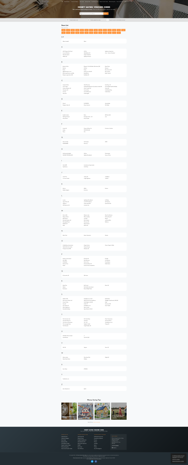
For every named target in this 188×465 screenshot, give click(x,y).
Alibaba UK (65, 56)
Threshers (86, 320)
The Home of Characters (67, 322)
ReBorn (64, 287)
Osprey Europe (87, 246)
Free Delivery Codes (95, 1)
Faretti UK (65, 128)
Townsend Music (108, 320)
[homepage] (62, 1)
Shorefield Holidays (66, 309)
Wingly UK (107, 357)
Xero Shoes (65, 368)
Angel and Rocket (87, 54)
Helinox (85, 153)
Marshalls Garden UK (67, 220)
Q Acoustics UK (66, 275)
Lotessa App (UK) (87, 203)
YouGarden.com (66, 378)
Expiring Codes (87, 1)
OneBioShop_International (68, 245)
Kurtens (106, 188)
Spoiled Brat (107, 298)
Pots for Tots (86, 262)
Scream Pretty (65, 302)
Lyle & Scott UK (108, 203)
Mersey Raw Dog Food (82, 443)
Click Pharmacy (87, 84)
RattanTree (65, 285)
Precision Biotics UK (88, 263)
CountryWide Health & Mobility (111, 86)
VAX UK (64, 347)
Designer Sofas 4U (66, 105)
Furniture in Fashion (109, 128)
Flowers (95, 441)
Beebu (64, 69)
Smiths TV (86, 303)
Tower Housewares (108, 318)
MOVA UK (86, 225)
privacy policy (91, 458)
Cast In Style (65, 86)
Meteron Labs (86, 215)
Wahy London (65, 357)
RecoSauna (65, 288)
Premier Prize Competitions (89, 265)
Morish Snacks (86, 223)
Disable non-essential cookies (178, 461)
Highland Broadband (88, 155)
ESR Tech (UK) (108, 115)
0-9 (63, 30)
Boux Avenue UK (108, 69)
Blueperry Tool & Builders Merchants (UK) (92, 66)
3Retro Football (66, 41)
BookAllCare (86, 73)
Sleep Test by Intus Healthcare (90, 300)
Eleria (85, 115)
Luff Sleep (107, 200)
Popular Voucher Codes (104, 1)
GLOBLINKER (65, 143)
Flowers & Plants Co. (88, 128)
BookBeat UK (86, 74)
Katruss (64, 188)
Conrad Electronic (87, 91)
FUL (84, 131)
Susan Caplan (107, 305)
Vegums (85, 347)
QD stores (86, 275)
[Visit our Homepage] (94, 7)
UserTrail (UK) (86, 337)
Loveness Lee (86, 205)
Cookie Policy (174, 457)
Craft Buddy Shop (108, 90)
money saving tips (96, 422)
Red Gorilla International (88, 287)
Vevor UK (107, 347)
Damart (64, 103)
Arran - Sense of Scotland (110, 53)
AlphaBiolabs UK (87, 53)
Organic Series (87, 245)
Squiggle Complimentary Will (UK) (111, 300)
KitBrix (85, 188)
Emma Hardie (86, 118)
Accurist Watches (66, 53)
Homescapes (107, 153)
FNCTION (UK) (87, 130)
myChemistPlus (108, 220)
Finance (95, 440)
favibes (64, 130)
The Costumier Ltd (66, 318)
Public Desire (107, 263)
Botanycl (106, 68)
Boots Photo (107, 66)
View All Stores (81, 448)
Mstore (106, 218)
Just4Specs (107, 176)
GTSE (106, 141)
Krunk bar (86, 190)
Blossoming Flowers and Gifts (68, 73)
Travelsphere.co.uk (108, 322)
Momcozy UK (86, 221)
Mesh (64, 225)
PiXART (79, 445)
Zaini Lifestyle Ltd (66, 388)
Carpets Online (66, 84)
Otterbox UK (86, 248)
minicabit (85, 218)
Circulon (64, 91)
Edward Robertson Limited (91, 457)
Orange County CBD (67, 248)
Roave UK (107, 285)
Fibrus (64, 131)
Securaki (64, 303)
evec (106, 116)
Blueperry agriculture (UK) (68, 74)
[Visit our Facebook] (96, 461)
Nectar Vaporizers (87, 235)
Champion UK (65, 90)
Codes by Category (74, 1)
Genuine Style (65, 141)
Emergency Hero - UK (88, 116)
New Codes (82, 1)
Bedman (64, 68)
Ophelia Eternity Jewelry (67, 246)
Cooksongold (86, 93)
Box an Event (107, 71)
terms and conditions (98, 458)
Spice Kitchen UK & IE (88, 309)
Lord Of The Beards (88, 201)
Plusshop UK (86, 258)
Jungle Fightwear (87, 178)
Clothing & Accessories (98, 436)
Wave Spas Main (87, 357)
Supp (106, 302)
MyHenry (107, 221)
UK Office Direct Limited (67, 335)
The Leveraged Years (67, 324)
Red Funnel (86, 285)
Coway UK (107, 88)
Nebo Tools (65, 235)
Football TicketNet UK (82, 440)
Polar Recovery (87, 260)
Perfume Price (65, 263)
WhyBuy (85, 359)
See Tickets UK (66, 305)
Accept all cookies (176, 459)
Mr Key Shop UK (108, 216)
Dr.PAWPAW (86, 103)
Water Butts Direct (66, 359)
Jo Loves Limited (66, 178)
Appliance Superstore (109, 51)
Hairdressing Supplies (67, 153)
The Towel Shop (87, 318)
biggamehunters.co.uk (67, 71)
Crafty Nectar (107, 91)
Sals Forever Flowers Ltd (67, 300)
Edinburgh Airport (66, 116)
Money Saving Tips (112, 1)
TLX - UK (85, 322)
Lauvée (64, 200)
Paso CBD (65, 260)
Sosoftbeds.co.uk (87, 305)
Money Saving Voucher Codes (81, 455)
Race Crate (80, 446)
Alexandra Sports (66, 54)
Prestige (106, 258)
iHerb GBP (65, 165)
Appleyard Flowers (87, 56)
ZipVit (85, 388)
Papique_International (67, 258)
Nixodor (106, 235)
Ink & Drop (86, 166)
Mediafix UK (65, 223)
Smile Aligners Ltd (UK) (88, 302)
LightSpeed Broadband (88, 200)
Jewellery (96, 443)
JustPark (106, 178)
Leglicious (64, 203)
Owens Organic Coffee (109, 245)
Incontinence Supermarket (89, 165)
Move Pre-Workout (108, 215)
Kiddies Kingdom (66, 190)
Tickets (95, 446)
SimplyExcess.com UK (88, 298)
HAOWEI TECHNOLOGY (68, 155)
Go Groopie (86, 141)
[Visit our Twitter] (92, 461)
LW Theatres (107, 201)
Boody (85, 69)
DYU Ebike (107, 105)
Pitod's (64, 265)
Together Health (87, 324)
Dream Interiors (87, 105)
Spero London (86, 307)
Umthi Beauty (65, 337)
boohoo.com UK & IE (88, 71)
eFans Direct (65, 118)
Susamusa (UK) (108, 303)
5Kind (85, 41)
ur (84, 335)
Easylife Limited (66, 115)
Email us (114, 447)
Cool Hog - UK (108, 84)
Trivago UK (107, 324)
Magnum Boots (66, 216)
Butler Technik (108, 73)
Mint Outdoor (86, 220)
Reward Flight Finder (88, 288)
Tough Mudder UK (87, 325)
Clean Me (65, 93)
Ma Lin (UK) (65, 215)
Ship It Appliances (66, 307)
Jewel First (65, 176)
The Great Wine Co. (67, 320)
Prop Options (107, 262)
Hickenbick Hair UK (81, 441)
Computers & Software (98, 438)
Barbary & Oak (65, 66)
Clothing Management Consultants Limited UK (93, 86)
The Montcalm (65, 325)
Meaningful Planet (66, 221)
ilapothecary (65, 166)
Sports (95, 445)
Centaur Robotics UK (67, 88)
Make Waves (65, 218)
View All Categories (98, 448)
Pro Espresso (107, 260)
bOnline (85, 68)
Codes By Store (66, 1)
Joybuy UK (86, 176)
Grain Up (85, 143)
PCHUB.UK (65, 262)
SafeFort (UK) (65, 298)
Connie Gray (86, 90)
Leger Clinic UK (66, 201)
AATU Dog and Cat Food (67, 51)
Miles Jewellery (87, 216)
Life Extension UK (66, 205)
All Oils (85, 51)
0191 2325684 (116, 445)
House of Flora (108, 155)
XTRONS (85, 368)
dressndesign (107, 103)
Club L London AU (87, 88)
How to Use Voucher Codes (121, 1)
